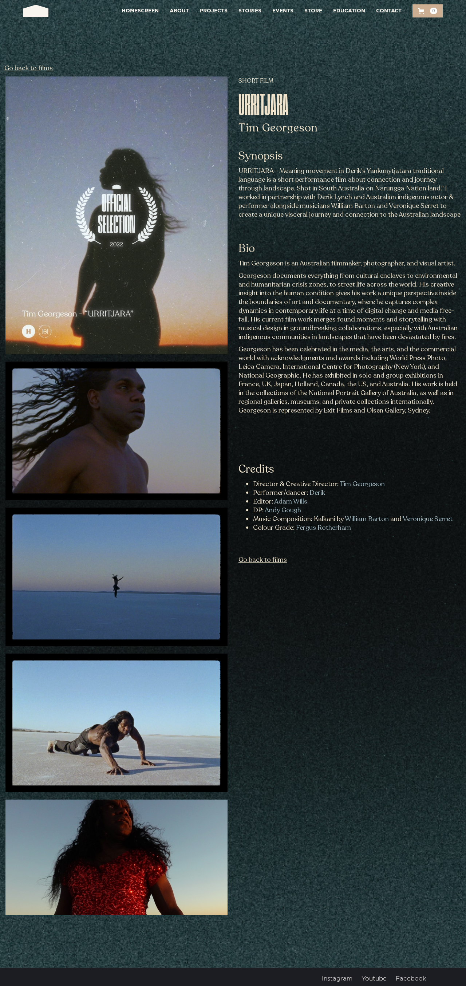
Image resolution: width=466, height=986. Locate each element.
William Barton (367, 518)
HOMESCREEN (140, 10)
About (179, 10)
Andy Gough (283, 510)
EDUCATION (349, 10)
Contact (389, 10)
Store (313, 10)
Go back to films (28, 68)
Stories (249, 10)
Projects (214, 10)
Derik (317, 492)
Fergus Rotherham (323, 527)
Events (282, 10)
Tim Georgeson (362, 484)
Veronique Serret (428, 518)
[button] (427, 10)
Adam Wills (290, 501)
